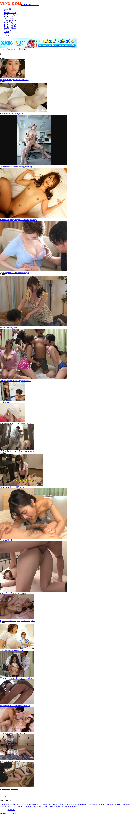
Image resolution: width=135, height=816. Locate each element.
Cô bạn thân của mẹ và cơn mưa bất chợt (13, 733)
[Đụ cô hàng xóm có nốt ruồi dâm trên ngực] (34, 271)
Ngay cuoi (118, 804)
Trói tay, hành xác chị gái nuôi (10, 761)
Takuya (50, 806)
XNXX (6, 32)
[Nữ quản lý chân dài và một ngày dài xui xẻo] (17, 704)
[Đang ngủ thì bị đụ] (34, 538)
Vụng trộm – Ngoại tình (12, 20)
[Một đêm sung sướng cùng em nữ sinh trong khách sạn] (34, 218)
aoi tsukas (56, 806)
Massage (29, 804)
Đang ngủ (35, 804)
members (74, 806)
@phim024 (11, 810)
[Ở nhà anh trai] (12, 400)
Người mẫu (43, 804)
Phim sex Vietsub (10, 13)
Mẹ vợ (23, 804)
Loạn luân (3, 804)
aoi (124, 804)
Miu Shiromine (52, 804)
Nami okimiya (20, 806)
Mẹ (8, 804)
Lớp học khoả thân (98, 804)
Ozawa (7, 806)
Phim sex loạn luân (10, 16)
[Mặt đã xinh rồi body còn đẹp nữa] (23, 112)
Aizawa (13, 806)
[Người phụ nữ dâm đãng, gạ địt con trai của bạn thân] (17, 619)
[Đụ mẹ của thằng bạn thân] (17, 787)
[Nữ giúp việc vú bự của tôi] (34, 326)
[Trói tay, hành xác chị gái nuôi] (17, 759)
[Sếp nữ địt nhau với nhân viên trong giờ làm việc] (34, 165)
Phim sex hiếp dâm (10, 24)
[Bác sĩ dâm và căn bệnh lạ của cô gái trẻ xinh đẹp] (17, 676)
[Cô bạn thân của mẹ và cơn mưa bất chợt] (17, 731)
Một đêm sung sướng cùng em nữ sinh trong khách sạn (18, 220)
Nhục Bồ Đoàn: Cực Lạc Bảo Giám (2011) (14, 80)
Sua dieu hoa (43, 806)
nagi (69, 806)
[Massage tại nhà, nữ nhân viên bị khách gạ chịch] (12, 421)
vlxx (79, 804)
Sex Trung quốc (9, 30)
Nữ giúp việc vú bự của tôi (9, 328)
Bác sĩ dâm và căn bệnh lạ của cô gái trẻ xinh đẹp (16, 678)
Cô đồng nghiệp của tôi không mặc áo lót (14, 650)
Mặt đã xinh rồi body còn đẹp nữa (11, 114)
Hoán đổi (74, 804)
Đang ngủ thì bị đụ (6, 540)
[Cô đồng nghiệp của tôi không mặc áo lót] (17, 648)
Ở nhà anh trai (4, 402)
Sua (66, 806)
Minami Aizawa (86, 804)
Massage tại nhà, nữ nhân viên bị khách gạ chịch (16, 423)
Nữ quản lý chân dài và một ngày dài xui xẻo (15, 706)
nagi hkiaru (29, 806)
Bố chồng (13, 804)
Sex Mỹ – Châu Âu (10, 28)
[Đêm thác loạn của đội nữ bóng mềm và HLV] (34, 379)
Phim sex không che (11, 15)
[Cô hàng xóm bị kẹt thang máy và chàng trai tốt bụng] (17, 449)
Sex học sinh (8, 18)
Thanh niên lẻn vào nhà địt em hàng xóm (13, 593)
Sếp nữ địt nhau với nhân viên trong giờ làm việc (16, 167)
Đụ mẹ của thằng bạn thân (9, 789)
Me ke (19, 804)
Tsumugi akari (110, 804)
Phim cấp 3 (8, 22)
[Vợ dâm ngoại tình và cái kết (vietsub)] (21, 485)
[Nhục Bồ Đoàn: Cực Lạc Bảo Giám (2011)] (12, 78)
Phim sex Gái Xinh (10, 26)
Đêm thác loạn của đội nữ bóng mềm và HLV (15, 381)
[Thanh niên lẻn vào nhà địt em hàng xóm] (34, 591)
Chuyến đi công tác (64, 804)
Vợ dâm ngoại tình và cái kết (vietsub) (12, 487)
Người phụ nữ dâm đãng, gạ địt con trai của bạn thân (17, 621)
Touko (62, 806)
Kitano (36, 806)
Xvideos (7, 35)
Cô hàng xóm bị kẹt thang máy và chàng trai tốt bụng (17, 451)
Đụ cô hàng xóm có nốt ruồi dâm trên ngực (14, 273)
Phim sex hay (8, 11)
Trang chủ (7, 9)
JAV (5, 34)
